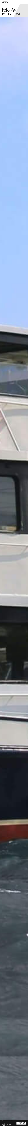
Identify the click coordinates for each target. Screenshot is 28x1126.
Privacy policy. (4, 1125)
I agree (21, 1123)
